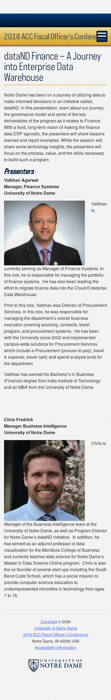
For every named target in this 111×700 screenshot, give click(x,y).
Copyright (49, 621)
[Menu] (102, 36)
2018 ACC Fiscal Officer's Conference (55, 36)
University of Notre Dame (55, 628)
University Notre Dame (55, 20)
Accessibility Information (55, 647)
